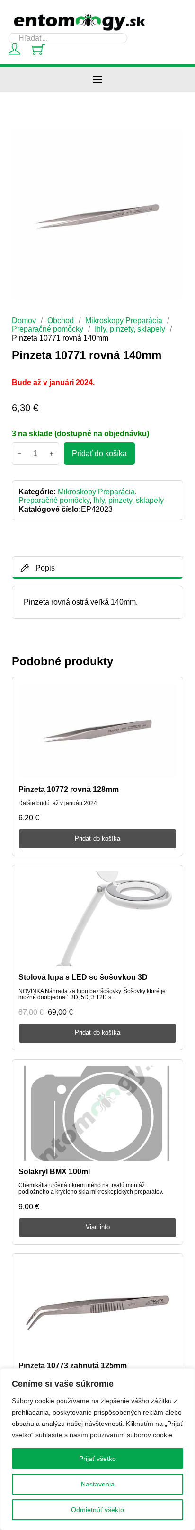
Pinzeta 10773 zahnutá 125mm (72, 1365)
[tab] (98, 567)
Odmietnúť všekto (97, 1509)
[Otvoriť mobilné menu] (97, 79)
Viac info (98, 1227)
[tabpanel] (97, 602)
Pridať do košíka (97, 838)
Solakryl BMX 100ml (54, 1171)
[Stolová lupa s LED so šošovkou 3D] (97, 918)
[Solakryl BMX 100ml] (97, 1113)
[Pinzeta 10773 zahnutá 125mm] (97, 1307)
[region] (97, 1449)
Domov (24, 320)
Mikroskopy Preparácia (123, 320)
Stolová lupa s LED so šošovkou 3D (83, 977)
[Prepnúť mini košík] (38, 49)
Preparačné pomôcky (47, 329)
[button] (170, 141)
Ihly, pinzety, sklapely (130, 329)
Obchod (60, 320)
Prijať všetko (97, 1458)
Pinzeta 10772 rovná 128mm (68, 789)
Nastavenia (98, 1484)
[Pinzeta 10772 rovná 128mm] (97, 731)
